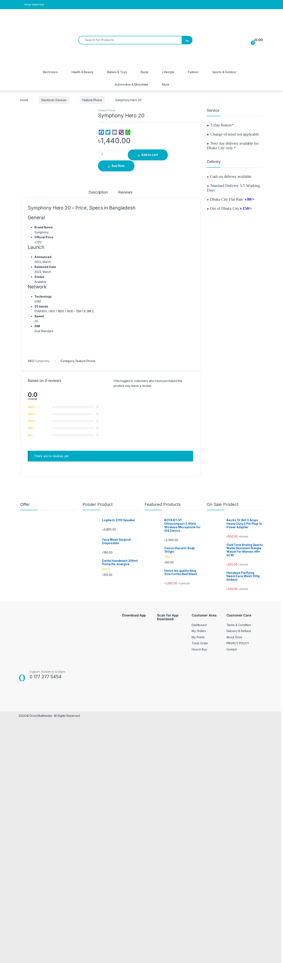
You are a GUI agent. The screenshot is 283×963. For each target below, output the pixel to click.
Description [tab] (98, 192)
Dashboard (199, 625)
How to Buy (199, 649)
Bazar (144, 72)
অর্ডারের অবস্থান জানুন (34, 4)
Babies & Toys (117, 72)
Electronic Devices (53, 100)
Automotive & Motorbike (131, 84)
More (165, 84)
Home (24, 100)
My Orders (199, 631)
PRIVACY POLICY (237, 643)
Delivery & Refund (238, 631)
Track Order (200, 643)
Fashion (193, 72)
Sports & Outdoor (224, 72)
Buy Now (118, 165)
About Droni (234, 637)
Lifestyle (168, 72)
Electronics (50, 72)
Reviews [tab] (125, 192)
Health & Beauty (82, 72)
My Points (198, 637)
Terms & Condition (238, 625)
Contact (231, 649)
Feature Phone (92, 100)
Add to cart (149, 154)
